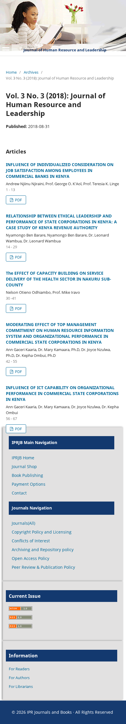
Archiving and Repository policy (43, 549)
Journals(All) (23, 523)
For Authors (19, 677)
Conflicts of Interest (31, 541)
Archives (31, 72)
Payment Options (28, 484)
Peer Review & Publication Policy (43, 567)
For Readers (19, 668)
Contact (19, 493)
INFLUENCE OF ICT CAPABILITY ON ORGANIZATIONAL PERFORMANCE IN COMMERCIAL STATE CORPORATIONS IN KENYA (62, 393)
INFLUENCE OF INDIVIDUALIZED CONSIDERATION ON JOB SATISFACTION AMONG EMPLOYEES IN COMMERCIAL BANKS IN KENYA (59, 170)
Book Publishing (27, 475)
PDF (18, 199)
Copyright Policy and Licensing (41, 532)
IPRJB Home (23, 457)
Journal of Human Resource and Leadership (64, 50)
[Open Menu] (6, 50)
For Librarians (21, 686)
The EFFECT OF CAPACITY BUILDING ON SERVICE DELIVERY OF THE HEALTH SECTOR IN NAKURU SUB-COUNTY (58, 279)
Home (11, 72)
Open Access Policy (30, 558)
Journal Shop (24, 466)
